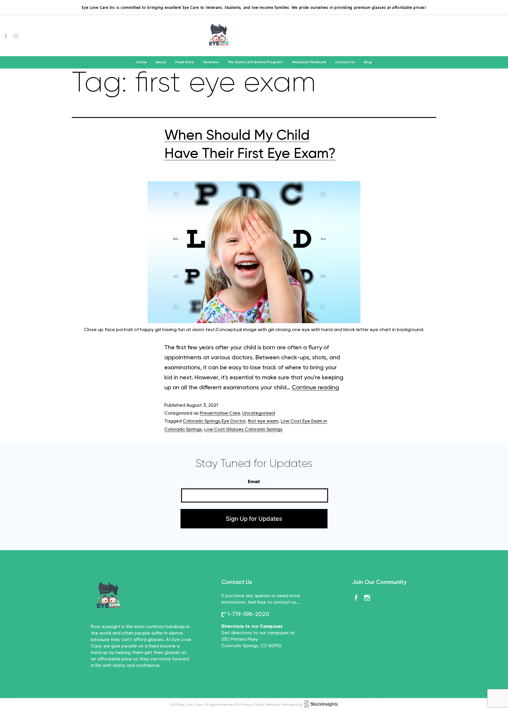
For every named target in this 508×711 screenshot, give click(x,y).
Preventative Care (220, 413)
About (161, 62)
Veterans (211, 62)
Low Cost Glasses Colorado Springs (243, 429)
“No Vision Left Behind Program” (255, 62)
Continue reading (315, 388)
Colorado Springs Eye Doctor (214, 421)
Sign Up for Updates (254, 518)
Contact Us (345, 62)
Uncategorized (258, 413)
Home (141, 62)
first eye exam (263, 421)
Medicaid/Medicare (309, 62)
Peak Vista (184, 62)
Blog (368, 62)
